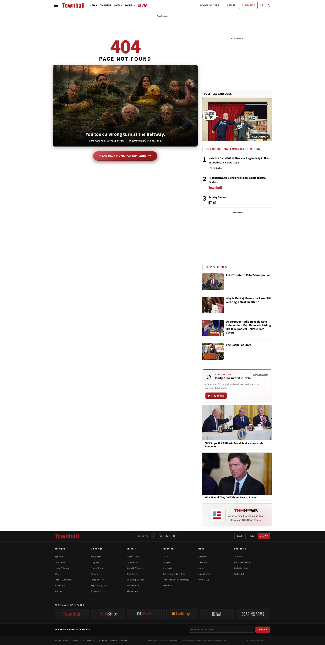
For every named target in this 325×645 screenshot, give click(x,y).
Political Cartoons (218, 94)
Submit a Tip (204, 574)
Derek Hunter (133, 562)
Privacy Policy (78, 640)
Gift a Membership (242, 562)
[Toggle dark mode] (269, 5)
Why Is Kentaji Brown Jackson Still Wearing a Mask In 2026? (249, 300)
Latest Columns (62, 568)
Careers (201, 568)
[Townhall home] (67, 536)
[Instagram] (160, 536)
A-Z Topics (97, 549)
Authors (58, 591)
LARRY (165, 556)
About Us (202, 556)
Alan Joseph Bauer (135, 579)
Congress (95, 562)
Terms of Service (62, 640)
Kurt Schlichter (133, 556)
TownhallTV (60, 585)
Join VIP (264, 536)
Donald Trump (97, 568)
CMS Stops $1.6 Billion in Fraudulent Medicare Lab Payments (234, 445)
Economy (95, 574)
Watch (58, 574)
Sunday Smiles (217, 197)
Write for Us (203, 579)
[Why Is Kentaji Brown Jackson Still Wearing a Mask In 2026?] (213, 305)
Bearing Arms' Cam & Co (173, 574)
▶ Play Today (216, 396)
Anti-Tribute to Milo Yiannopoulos (248, 275)
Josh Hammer (133, 585)
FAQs (252, 536)
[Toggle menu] (56, 5)
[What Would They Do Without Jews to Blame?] (237, 473)
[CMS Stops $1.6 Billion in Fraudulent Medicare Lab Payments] (237, 422)
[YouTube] (174, 536)
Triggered (166, 562)
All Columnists (133, 591)
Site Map (123, 640)
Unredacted (167, 568)
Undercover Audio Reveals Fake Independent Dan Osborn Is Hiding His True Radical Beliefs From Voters (248, 327)
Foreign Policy (97, 579)
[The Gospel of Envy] (213, 351)
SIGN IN (230, 5)
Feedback (91, 640)
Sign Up (262, 629)
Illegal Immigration (99, 585)
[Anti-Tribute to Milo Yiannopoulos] (213, 281)
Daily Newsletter (241, 568)
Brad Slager (132, 574)
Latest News (60, 562)
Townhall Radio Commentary (175, 579)
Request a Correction (108, 640)
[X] (153, 536)
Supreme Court (98, 591)
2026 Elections (97, 556)
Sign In (240, 536)
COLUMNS (105, 5)
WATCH (118, 5)
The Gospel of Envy (238, 345)
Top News (59, 556)
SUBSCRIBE (248, 5)
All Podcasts (167, 585)
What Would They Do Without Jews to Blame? (231, 497)
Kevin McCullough (135, 568)
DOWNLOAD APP (209, 5)
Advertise (202, 562)
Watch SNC (239, 574)
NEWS (93, 5)
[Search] (262, 5)
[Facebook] (167, 536)
